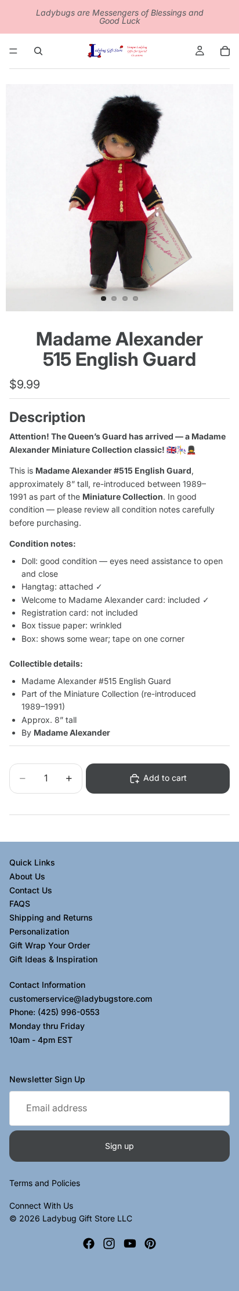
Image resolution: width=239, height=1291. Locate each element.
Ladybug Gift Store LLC (87, 1218)
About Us (27, 876)
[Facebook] (89, 1243)
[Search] (38, 51)
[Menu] (13, 51)
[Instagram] (109, 1243)
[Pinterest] (150, 1243)
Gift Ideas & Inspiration (53, 958)
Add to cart (165, 778)
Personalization (39, 931)
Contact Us (30, 889)
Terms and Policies (44, 1183)
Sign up (119, 1145)
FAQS (19, 903)
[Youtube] (130, 1243)
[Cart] (225, 51)
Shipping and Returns (51, 917)
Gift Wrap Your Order (49, 945)
